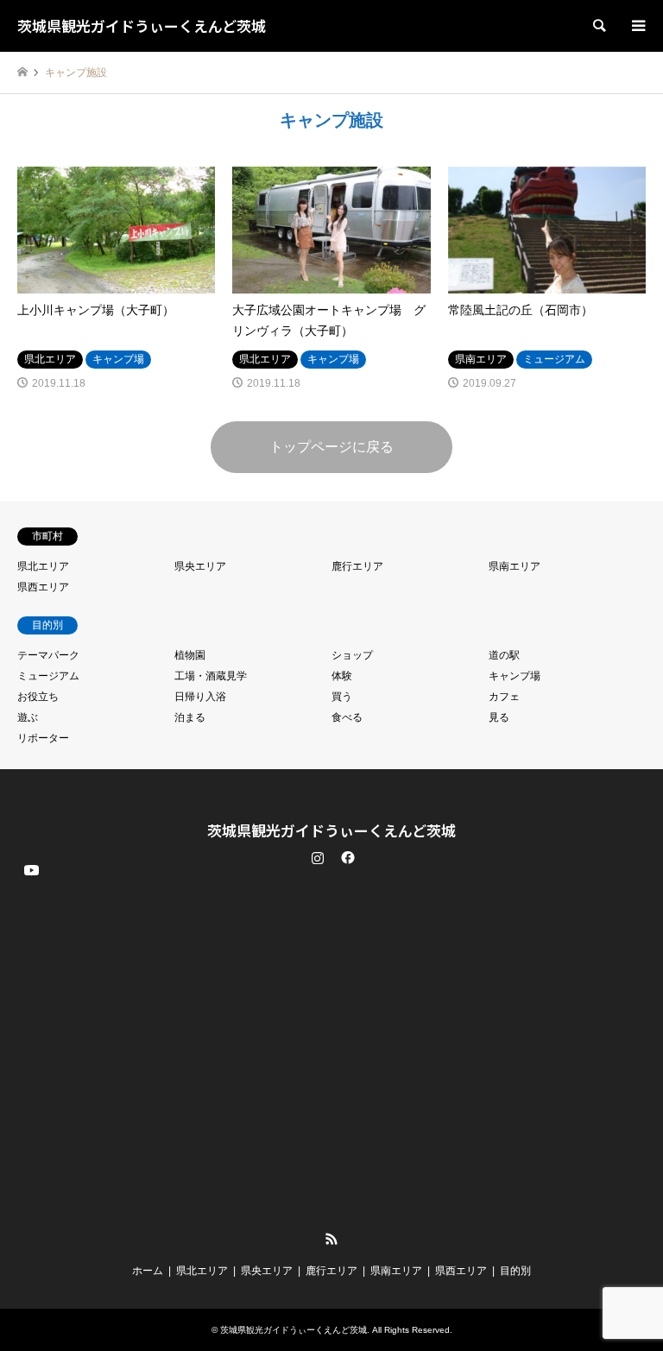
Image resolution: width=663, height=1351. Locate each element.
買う (342, 697)
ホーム (147, 1271)
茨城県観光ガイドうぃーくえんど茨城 (331, 830)
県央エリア (200, 566)
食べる (347, 717)
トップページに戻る (331, 446)
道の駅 (504, 655)
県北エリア (43, 566)
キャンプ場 (514, 676)
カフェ (504, 697)
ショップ (352, 655)
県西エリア (43, 587)
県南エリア (514, 566)
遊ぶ (27, 717)
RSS (331, 1239)
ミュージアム (48, 676)
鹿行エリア (357, 566)
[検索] (598, 26)
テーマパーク (48, 655)
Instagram (318, 857)
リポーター (43, 738)
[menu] (637, 26)
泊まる (189, 717)
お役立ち (38, 697)
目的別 (515, 1271)
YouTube (30, 1225)
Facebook (346, 857)
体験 (342, 676)
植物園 (189, 655)
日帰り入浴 (200, 697)
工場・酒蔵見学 (210, 676)
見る (499, 717)
